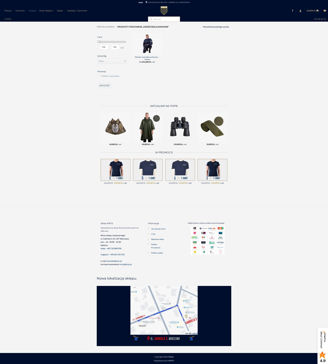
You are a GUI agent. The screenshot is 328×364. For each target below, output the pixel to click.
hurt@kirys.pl (126, 264)
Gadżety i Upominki (77, 10)
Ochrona (20, 10)
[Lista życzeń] (325, 11)
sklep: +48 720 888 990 (111, 248)
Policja (7, 10)
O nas (7, 19)
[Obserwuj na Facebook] (293, 11)
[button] (313, 11)
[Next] (227, 131)
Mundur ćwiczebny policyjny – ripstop (147, 58)
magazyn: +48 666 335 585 (113, 254)
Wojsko (32, 10)
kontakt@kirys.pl (114, 261)
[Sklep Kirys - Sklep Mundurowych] (164, 11)
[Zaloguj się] (300, 11)
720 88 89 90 (320, 19)
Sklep (60, 10)
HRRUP (171, 361)
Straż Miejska (45, 10)
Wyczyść (105, 85)
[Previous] (101, 131)
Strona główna (106, 26)
